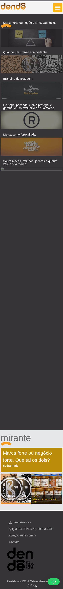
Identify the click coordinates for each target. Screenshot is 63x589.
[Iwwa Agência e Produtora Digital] (32, 585)
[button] (54, 581)
